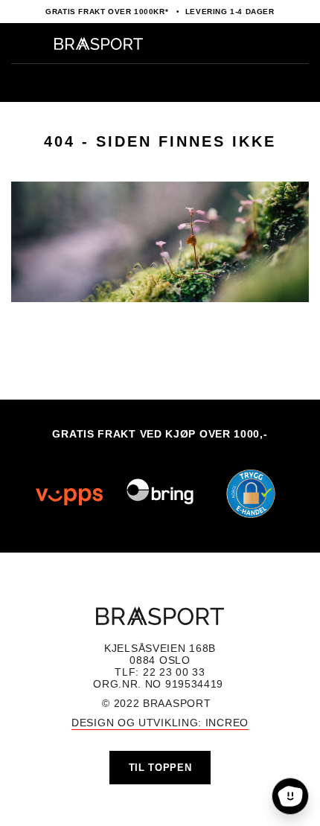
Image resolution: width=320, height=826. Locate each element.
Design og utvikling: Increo (160, 723)
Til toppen (160, 767)
